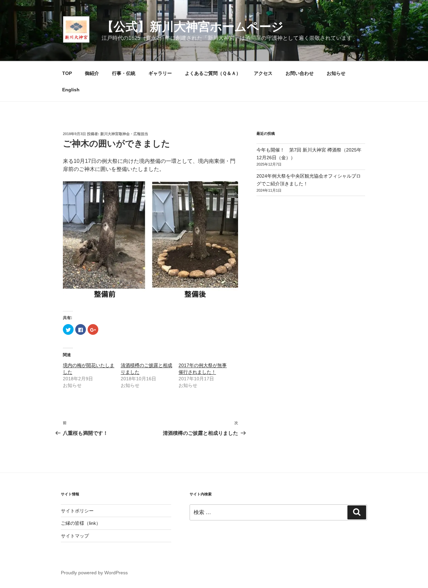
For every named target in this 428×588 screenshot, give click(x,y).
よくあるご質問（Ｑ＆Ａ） (213, 73)
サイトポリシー (77, 510)
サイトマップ (75, 535)
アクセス (263, 73)
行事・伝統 (123, 73)
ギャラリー (160, 73)
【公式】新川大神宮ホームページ (193, 26)
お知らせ (336, 73)
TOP (67, 73)
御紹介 (92, 73)
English (71, 89)
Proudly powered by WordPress (94, 572)
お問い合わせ (300, 73)
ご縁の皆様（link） (81, 523)
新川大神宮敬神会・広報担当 (124, 134)
